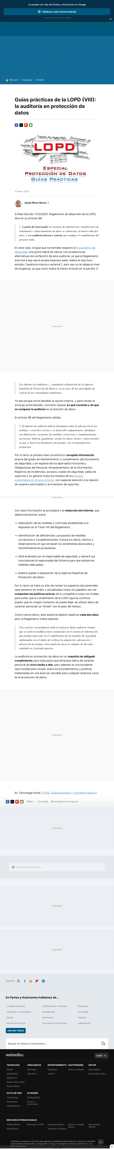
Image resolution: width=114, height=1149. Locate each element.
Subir (99, 1055)
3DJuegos (32, 1069)
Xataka (10, 1069)
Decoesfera (12, 1101)
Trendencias (12, 1097)
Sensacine (52, 1069)
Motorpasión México (94, 1125)
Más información (18, 1146)
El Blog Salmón (34, 1097)
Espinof (51, 1073)
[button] (36, 202)
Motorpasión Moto (97, 1073)
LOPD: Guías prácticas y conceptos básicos (70, 792)
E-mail (31, 125)
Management (48, 1011)
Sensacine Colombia (57, 1128)
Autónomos (47, 1017)
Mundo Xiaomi (13, 1086)
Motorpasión (94, 1069)
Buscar (103, 1043)
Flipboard (26, 125)
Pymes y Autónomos (32, 1102)
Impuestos (27, 80)
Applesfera (12, 1078)
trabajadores (84, 1023)
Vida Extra (32, 1073)
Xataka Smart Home (16, 1082)
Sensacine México (56, 1124)
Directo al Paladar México (76, 1125)
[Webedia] (15, 1055)
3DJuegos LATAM (35, 1124)
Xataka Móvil (12, 1073)
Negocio (82, 1017)
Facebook (16, 125)
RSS (30, 980)
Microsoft (13, 80)
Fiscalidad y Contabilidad (19, 1011)
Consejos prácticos (16, 1006)
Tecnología (42, 801)
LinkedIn (43, 980)
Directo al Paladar (76, 1069)
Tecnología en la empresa (65, 801)
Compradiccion (13, 1106)
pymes (10, 1017)
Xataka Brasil (12, 1128)
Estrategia (83, 1006)
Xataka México (13, 1124)
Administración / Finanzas (54, 1006)
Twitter (21, 125)
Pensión (40, 80)
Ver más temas (15, 1030)
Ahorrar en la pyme (16, 1023)
